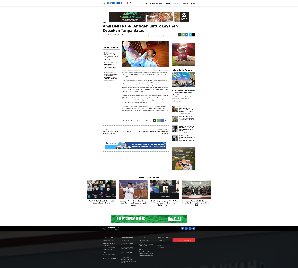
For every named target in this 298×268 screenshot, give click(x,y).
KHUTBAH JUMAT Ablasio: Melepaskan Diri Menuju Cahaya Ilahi (127, 252)
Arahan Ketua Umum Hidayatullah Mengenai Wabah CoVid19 (110, 251)
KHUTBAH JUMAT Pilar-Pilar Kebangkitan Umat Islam (128, 256)
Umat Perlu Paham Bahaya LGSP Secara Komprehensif (101, 202)
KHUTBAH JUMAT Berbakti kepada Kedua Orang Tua (127, 247)
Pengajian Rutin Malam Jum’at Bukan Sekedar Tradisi (146, 256)
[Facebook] (186, 34)
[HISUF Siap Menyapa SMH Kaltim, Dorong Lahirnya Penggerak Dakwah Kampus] (164, 189)
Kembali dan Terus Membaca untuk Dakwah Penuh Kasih (146, 245)
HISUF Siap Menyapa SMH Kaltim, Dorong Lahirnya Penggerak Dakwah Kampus (164, 203)
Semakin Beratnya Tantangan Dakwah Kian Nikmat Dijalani (146, 252)
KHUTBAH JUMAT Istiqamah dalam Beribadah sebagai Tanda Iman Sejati (128, 261)
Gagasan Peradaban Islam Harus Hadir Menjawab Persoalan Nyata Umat (133, 203)
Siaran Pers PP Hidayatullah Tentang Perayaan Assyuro (109, 259)
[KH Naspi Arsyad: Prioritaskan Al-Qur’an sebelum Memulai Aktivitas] (183, 79)
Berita (104, 22)
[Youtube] (193, 228)
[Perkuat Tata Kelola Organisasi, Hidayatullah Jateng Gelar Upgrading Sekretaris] (175, 119)
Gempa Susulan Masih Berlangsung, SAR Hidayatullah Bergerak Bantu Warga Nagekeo (186, 109)
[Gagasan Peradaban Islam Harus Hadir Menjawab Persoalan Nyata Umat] (133, 189)
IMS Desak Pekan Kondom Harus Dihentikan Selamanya (109, 246)
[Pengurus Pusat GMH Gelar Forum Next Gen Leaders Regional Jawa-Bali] (196, 189)
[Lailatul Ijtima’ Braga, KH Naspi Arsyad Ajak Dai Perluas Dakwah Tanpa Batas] (175, 129)
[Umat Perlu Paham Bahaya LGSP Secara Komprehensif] (101, 189)
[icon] (127, 2)
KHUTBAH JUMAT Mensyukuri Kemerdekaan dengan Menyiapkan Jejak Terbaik (127, 242)
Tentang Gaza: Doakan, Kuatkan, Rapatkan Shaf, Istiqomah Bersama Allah (109, 242)
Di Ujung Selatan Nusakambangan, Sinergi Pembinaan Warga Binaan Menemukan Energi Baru (187, 138)
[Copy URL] (193, 34)
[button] (130, 2)
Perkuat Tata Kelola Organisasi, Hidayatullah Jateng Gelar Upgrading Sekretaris (186, 119)
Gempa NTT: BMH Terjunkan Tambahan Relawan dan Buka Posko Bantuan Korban (111, 67)
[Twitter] (190, 34)
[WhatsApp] (183, 34)
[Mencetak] (179, 34)
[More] (165, 120)
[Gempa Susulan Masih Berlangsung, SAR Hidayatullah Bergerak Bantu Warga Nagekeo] (175, 109)
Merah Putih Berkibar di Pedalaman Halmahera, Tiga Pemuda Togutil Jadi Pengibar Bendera (110, 77)
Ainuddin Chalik (107, 34)
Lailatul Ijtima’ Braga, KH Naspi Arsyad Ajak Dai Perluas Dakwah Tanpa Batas (186, 128)
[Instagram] (186, 228)
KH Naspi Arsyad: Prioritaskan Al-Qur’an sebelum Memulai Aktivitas (111, 57)
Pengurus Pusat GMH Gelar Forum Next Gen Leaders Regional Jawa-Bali (196, 203)
